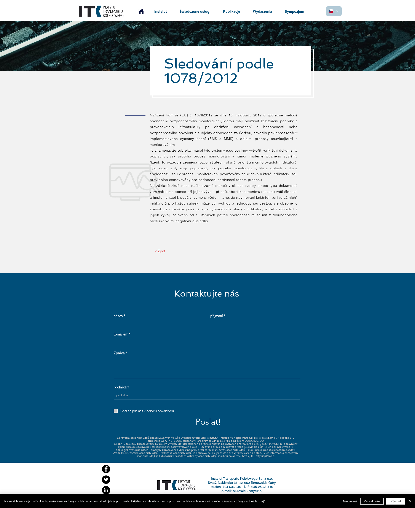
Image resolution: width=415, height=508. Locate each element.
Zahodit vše (372, 501)
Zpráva (119, 353)
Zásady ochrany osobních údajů (243, 501)
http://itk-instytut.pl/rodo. (258, 455)
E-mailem (121, 334)
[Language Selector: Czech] (334, 11)
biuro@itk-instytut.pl (247, 491)
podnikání (121, 387)
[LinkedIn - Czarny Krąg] (106, 490)
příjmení (216, 316)
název (118, 316)
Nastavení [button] (350, 501)
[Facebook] (106, 469)
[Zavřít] (409, 501)
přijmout (395, 501)
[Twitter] (106, 479)
